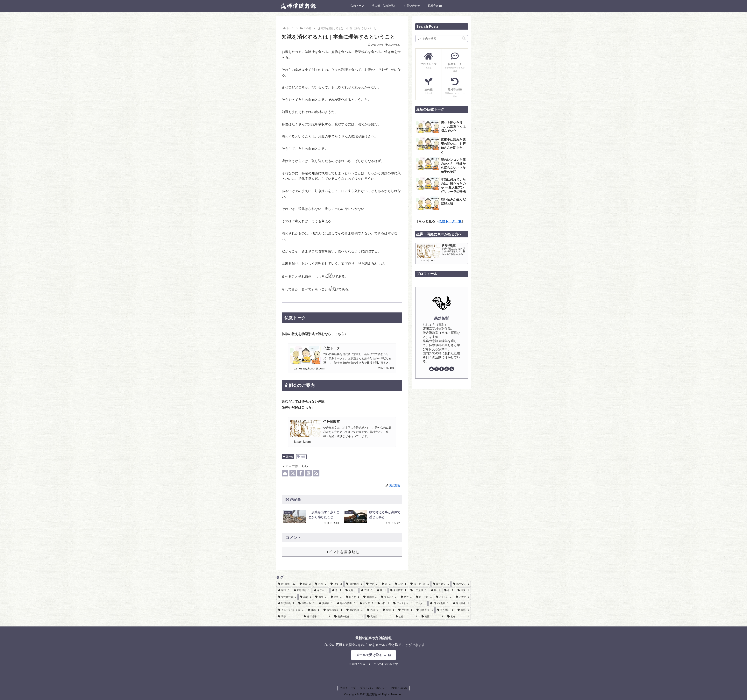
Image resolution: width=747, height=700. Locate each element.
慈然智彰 (441, 318)
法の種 (289, 456)
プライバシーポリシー (373, 687)
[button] (463, 38)
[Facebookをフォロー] (300, 473)
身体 (303, 456)
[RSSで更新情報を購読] (316, 473)
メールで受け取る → (372, 655)
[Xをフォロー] (292, 473)
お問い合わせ (399, 687)
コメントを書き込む (341, 552)
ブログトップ (347, 687)
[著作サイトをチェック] (285, 473)
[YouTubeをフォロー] (308, 473)
